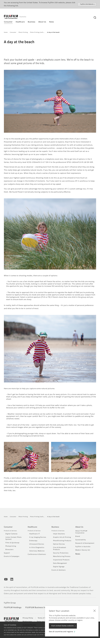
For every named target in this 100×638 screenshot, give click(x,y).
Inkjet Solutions (59, 534)
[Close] (94, 610)
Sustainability (80, 540)
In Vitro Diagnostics (36, 547)
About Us (79, 527)
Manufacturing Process (61, 556)
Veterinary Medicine (37, 551)
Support (7, 553)
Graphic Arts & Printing (62, 537)
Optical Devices (59, 544)
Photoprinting (10, 546)
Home (6, 32)
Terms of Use (42, 618)
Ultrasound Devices (36, 544)
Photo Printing (23, 32)
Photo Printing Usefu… (37, 32)
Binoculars (9, 549)
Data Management (60, 563)
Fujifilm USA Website (87, 4)
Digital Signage (58, 566)
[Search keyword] (94, 17)
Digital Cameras (11, 534)
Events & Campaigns (11, 556)
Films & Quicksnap (12, 542)
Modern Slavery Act (82, 550)
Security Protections (60, 553)
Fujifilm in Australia (82, 546)
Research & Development (84, 543)
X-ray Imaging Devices (37, 537)
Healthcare (32, 527)
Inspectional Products (61, 560)
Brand (77, 536)
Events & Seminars (59, 570)
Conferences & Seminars (37, 554)
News (77, 554)
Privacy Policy (28, 618)
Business (55, 527)
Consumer (13, 32)
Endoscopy (33, 540)
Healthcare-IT (34, 534)
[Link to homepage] (11, 17)
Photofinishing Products (62, 540)
